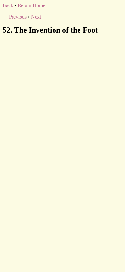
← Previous (15, 17)
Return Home (31, 5)
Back (8, 5)
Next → (39, 17)
